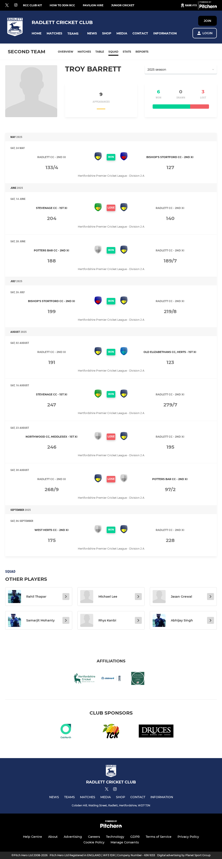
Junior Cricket (122, 5)
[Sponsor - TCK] (111, 732)
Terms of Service (158, 837)
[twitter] (7, 5)
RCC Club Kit (32, 5)
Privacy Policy (188, 837)
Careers (94, 837)
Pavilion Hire (93, 5)
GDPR (135, 837)
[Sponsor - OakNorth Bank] (66, 732)
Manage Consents (125, 842)
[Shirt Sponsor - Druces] (156, 732)
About (53, 837)
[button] (36, 33)
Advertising (73, 837)
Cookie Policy (93, 842)
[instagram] (16, 5)
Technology (115, 837)
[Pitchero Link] (208, 7)
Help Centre (32, 837)
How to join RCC (62, 5)
